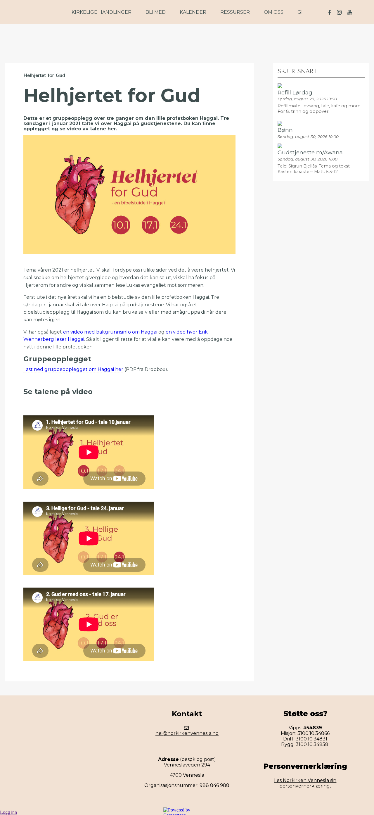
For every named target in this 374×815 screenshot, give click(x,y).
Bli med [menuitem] (156, 12)
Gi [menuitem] (300, 12)
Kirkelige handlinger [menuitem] (101, 12)
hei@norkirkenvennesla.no (187, 733)
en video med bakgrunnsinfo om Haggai (110, 332)
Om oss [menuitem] (273, 12)
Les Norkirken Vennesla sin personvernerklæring (305, 783)
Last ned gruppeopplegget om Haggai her (73, 369)
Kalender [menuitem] (193, 12)
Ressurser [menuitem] (235, 12)
